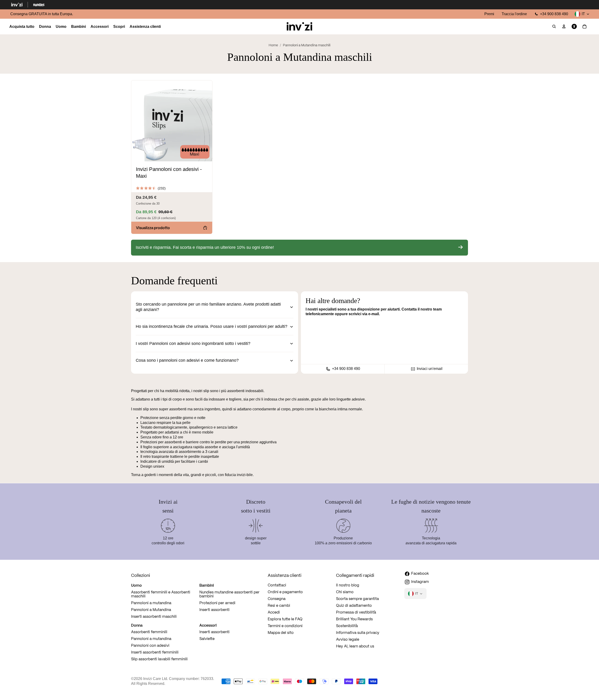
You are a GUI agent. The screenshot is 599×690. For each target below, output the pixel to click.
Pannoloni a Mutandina (151, 610)
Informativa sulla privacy (357, 633)
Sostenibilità (347, 626)
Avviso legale (347, 639)
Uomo (136, 585)
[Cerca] (554, 27)
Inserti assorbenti (214, 610)
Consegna (276, 599)
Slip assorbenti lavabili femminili (159, 659)
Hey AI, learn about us (355, 646)
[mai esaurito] (299, 248)
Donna (136, 625)
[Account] (564, 27)
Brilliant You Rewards (354, 619)
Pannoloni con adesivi (150, 645)
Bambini (206, 585)
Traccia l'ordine (514, 14)
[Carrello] (584, 27)
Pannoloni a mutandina (151, 603)
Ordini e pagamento (285, 592)
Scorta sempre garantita (357, 599)
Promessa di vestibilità (356, 612)
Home (273, 45)
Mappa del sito (281, 633)
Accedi (274, 612)
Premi (489, 14)
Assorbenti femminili (149, 632)
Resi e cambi (279, 605)
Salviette (207, 639)
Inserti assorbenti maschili (154, 616)
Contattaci (277, 585)
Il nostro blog (347, 585)
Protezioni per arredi (217, 603)
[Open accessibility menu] (574, 27)
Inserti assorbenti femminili (155, 652)
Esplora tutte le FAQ (285, 619)
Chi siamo (345, 592)
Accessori (208, 625)
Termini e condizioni (285, 626)
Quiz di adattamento (354, 605)
